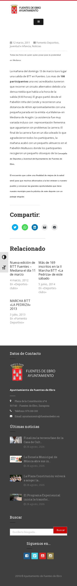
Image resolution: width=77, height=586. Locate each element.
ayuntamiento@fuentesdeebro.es (41, 416)
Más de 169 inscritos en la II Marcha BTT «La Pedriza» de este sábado (50, 270)
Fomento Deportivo (48, 42)
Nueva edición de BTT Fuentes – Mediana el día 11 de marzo (23, 268)
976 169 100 (31, 411)
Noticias (36, 46)
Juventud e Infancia (20, 46)
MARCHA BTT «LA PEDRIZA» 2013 (20, 305)
